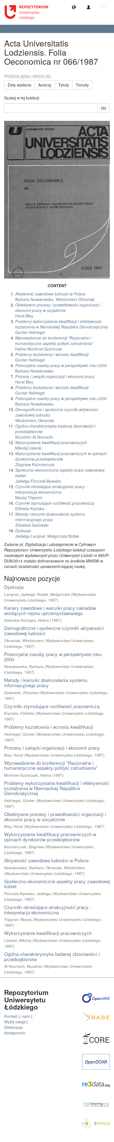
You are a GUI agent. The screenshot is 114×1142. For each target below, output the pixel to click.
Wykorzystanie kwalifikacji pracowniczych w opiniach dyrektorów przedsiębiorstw (50, 837)
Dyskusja (14, 586)
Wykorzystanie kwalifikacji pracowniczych (48, 932)
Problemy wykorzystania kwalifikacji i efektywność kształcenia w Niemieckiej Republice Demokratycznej (56, 787)
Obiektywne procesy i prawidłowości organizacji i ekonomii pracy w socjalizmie (55, 817)
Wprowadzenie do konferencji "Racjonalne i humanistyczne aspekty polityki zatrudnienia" (50, 765)
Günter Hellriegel (61, 327)
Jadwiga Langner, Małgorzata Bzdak (47, 533)
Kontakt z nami (17, 1016)
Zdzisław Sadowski (50, 519)
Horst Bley (57, 310)
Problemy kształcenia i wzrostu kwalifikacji (48, 726)
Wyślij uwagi (14, 1021)
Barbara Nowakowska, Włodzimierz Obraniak (54, 296)
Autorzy (44, 85)
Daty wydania (19, 85)
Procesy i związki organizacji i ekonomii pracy (52, 747)
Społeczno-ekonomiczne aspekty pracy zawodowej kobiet (57, 884)
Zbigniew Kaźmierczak (61, 459)
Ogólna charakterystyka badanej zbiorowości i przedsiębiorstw (52, 956)
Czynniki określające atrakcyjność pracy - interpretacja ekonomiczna (47, 910)
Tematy (82, 85)
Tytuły (63, 85)
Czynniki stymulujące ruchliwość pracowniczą (51, 706)
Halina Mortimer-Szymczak (54, 343)
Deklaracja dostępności (14, 1029)
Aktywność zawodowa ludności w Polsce (46, 860)
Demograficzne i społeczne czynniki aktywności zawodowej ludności (54, 630)
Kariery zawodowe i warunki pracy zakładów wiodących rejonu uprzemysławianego (50, 610)
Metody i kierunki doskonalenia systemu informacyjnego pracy (45, 682)
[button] (74, 7)
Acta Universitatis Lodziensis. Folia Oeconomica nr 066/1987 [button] (54, 28)
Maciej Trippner (51, 492)
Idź (103, 108)
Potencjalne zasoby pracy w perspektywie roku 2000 (53, 657)
